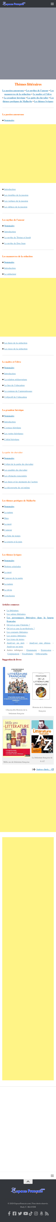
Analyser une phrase (39, 642)
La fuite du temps (12, 535)
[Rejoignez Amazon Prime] (41, 1213)
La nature (8, 512)
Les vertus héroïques (13, 433)
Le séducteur (10, 273)
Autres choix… (43, 769)
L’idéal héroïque (11, 439)
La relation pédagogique (15, 379)
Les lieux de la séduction (15, 342)
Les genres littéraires (16, 635)
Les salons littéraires (16, 613)
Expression (46, 649)
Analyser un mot (15, 642)
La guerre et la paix (13, 541)
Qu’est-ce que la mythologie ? (21, 628)
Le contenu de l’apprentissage (18, 391)
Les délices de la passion (15, 206)
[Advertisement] (28, 45)
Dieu (6, 518)
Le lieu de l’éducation (14, 385)
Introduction (10, 189)
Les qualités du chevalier (15, 469)
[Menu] (52, 4)
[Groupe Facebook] (15, 1213)
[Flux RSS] (47, 1213)
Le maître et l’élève (42, 94)
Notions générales (12, 566)
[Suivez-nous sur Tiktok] (31, 1213)
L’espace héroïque (12, 427)
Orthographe (41, 653)
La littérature (13, 610)
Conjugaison (13, 653)
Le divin (8, 589)
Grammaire (31, 649)
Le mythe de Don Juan (15, 243)
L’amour (8, 529)
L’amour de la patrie (13, 578)
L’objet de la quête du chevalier (18, 464)
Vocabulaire (27, 653)
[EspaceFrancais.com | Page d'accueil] (18, 3)
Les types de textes (15, 639)
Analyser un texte (15, 646)
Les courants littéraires (17, 631)
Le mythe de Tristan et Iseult (17, 237)
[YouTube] (25, 1213)
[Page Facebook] (9, 1213)
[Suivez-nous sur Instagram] (36, 1213)
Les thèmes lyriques (43, 101)
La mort (7, 523)
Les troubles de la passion (16, 194)
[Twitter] (20, 1213)
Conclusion (9, 595)
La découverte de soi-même (17, 487)
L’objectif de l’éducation (15, 396)
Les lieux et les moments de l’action (21, 481)
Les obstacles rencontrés (15, 475)
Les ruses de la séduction (15, 348)
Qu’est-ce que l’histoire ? (18, 624)
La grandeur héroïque (14, 97)
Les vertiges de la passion (16, 200)
